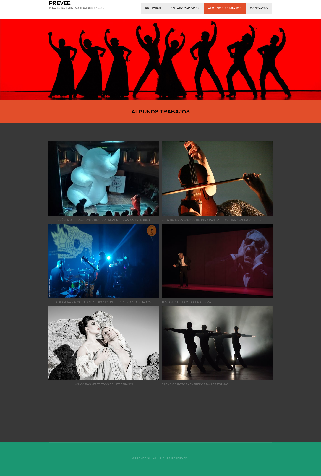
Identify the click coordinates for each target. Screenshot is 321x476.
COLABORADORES (185, 8)
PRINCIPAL (153, 8)
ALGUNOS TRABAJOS (225, 8)
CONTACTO (259, 8)
